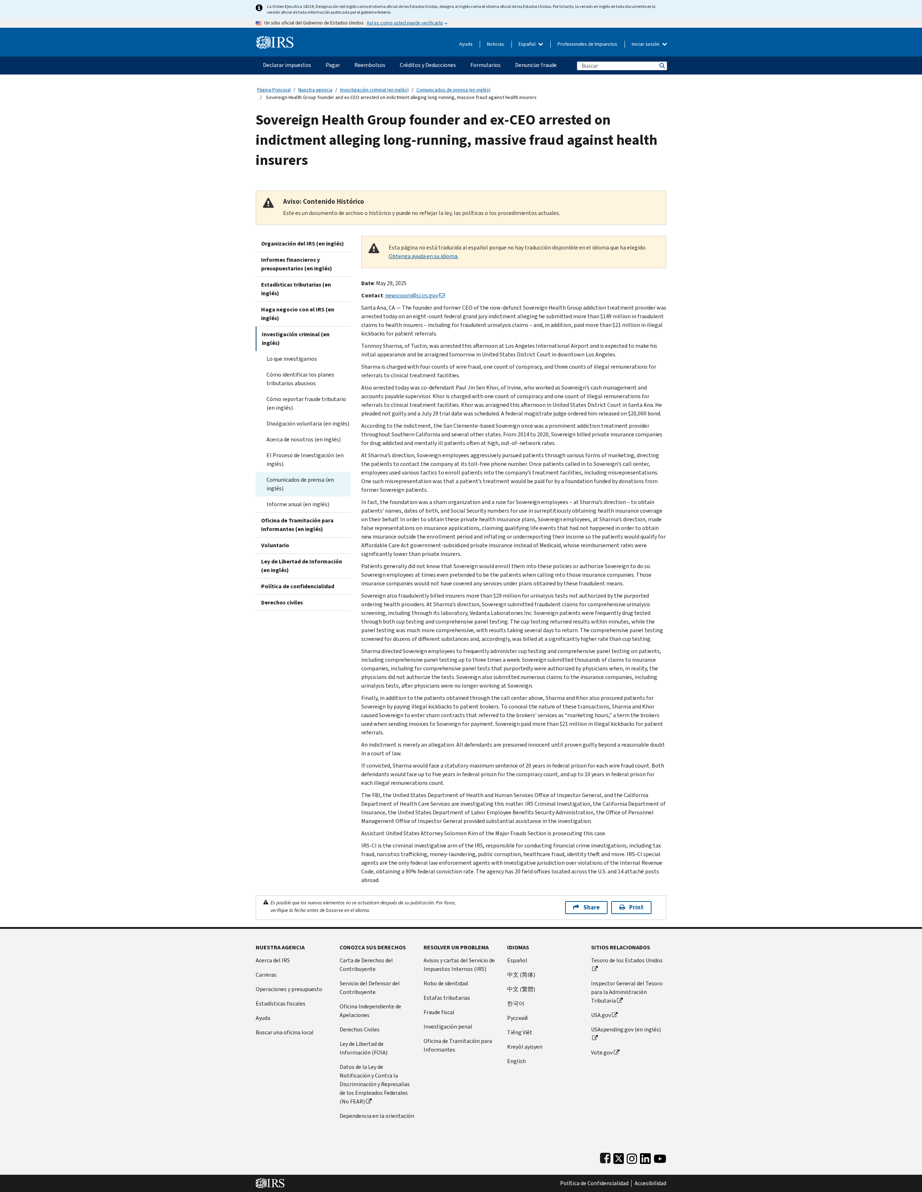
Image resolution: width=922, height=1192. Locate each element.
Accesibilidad (650, 1183)
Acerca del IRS (273, 960)
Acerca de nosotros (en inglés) (304, 439)
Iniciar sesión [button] (646, 44)
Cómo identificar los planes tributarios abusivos (300, 379)
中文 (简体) (521, 975)
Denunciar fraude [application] (536, 65)
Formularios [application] (485, 65)
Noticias (495, 44)
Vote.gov (602, 1052)
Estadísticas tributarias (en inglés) (296, 289)
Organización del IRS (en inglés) (302, 243)
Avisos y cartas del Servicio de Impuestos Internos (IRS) (459, 965)
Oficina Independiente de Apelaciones (370, 1011)
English (516, 1061)
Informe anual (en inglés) (298, 504)
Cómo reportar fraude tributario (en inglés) (306, 403)
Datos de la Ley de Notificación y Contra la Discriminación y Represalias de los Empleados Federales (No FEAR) (375, 1084)
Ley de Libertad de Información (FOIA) (364, 1048)
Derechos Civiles (360, 1029)
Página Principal (274, 89)
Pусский (517, 1018)
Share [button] (591, 907)
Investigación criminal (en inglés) (374, 89)
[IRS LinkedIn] (645, 1157)
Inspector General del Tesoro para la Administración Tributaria (627, 992)
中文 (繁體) (521, 989)
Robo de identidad (446, 983)
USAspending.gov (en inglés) (626, 1029)
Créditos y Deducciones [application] (428, 65)
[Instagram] (632, 1157)
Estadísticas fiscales (280, 1003)
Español (528, 44)
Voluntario (275, 545)
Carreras (266, 975)
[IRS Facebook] (605, 1157)
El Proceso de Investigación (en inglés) (305, 459)
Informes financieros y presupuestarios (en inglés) (296, 264)
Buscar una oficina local (285, 1032)
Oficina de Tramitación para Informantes (458, 1045)
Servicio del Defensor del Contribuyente (370, 988)
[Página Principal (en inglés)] (275, 39)
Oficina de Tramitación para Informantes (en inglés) (297, 525)
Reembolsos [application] (369, 65)
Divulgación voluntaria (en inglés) (308, 423)
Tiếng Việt (519, 1032)
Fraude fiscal (439, 1012)
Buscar (661, 65)
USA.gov (601, 1015)
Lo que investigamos (292, 359)
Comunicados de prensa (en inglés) (453, 89)
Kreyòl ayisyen (524, 1047)
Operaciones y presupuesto (289, 989)
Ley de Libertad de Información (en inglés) (301, 566)
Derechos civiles (282, 602)
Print (636, 907)
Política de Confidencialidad (594, 1183)
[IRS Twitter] (618, 1157)
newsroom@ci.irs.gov (411, 295)
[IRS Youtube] (660, 1157)
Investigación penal (448, 1026)
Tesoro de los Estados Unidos (627, 960)
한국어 (515, 1003)
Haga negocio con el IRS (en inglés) (297, 314)
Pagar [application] (333, 65)
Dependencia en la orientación (377, 1116)
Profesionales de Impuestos (587, 44)
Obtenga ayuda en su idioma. (423, 256)
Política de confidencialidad (297, 586)
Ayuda (466, 44)
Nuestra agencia (315, 89)
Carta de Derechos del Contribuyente (366, 965)
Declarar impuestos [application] (287, 65)
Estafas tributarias (447, 998)
